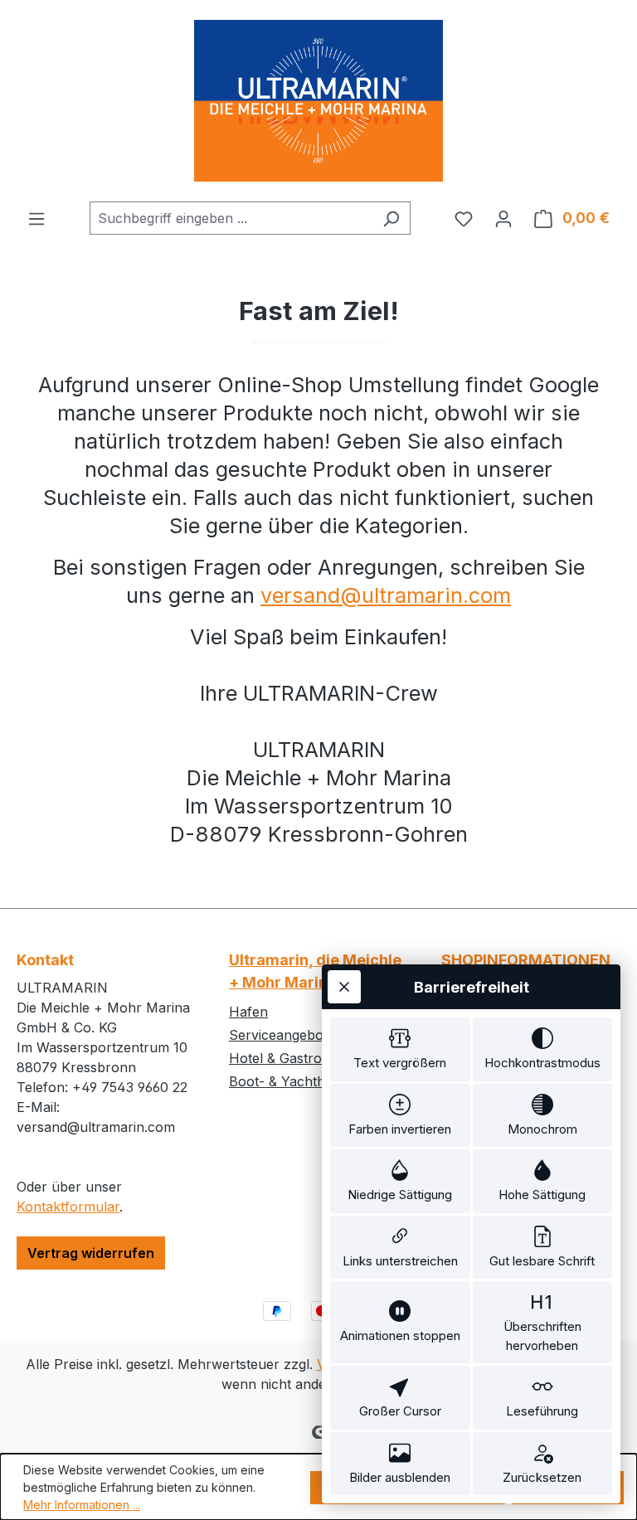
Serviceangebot (278, 1035)
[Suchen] (391, 218)
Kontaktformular (68, 1206)
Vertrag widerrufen (90, 1253)
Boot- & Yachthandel (294, 1081)
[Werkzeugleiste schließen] (344, 986)
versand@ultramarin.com (385, 595)
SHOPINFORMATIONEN (525, 960)
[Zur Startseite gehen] (318, 101)
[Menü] (36, 218)
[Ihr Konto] (503, 218)
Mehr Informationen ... (81, 1505)
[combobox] (231, 218)
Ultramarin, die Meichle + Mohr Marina (315, 971)
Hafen (248, 1011)
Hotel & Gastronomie (294, 1058)
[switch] (400, 1049)
